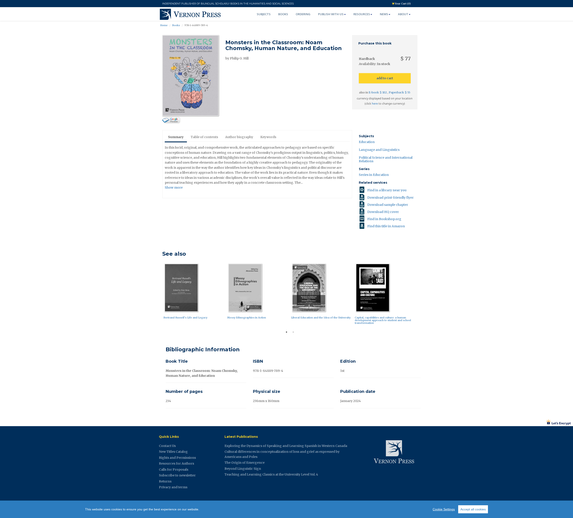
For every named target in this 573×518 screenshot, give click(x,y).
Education (367, 142)
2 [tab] (293, 332)
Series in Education (374, 175)
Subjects (264, 14)
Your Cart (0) (402, 3)
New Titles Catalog (173, 452)
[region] (286, 509)
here (375, 103)
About (403, 14)
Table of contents (204, 137)
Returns (165, 481)
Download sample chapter (387, 205)
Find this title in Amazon (386, 226)
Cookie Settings (444, 509)
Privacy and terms (173, 487)
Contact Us (167, 446)
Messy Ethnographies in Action (246, 317)
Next (421, 295)
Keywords (268, 137)
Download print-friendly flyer (390, 198)
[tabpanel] (194, 292)
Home (164, 25)
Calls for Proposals (173, 469)
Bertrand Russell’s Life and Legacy (185, 317)
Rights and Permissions (177, 458)
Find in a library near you (386, 190)
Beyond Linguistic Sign (242, 469)
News (384, 14)
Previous (159, 295)
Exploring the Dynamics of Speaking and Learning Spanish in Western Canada (285, 446)
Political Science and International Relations (386, 159)
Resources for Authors (176, 463)
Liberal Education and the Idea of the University (321, 317)
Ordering (303, 14)
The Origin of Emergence (244, 463)
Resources (361, 14)
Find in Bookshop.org (384, 219)
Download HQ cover (383, 212)
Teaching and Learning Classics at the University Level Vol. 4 (271, 474)
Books (283, 14)
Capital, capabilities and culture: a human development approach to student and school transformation (383, 320)
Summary (176, 137)
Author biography (239, 137)
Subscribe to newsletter (177, 475)
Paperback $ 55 (399, 92)
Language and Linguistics (379, 150)
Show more (174, 187)
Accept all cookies (473, 509)
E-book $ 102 (378, 92)
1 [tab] (286, 332)
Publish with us (331, 14)
